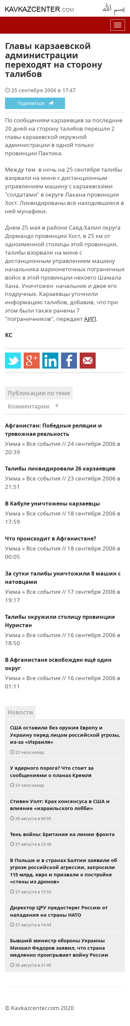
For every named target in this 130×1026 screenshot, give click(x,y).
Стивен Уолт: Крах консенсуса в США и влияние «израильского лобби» (60, 809)
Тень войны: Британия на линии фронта (62, 839)
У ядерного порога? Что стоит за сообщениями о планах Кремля (52, 776)
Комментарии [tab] (33, 406)
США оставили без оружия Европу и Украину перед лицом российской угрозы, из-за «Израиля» (65, 739)
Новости (20, 712)
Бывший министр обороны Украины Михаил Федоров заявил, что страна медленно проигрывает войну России (59, 952)
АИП (90, 319)
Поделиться (32, 103)
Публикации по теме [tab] (39, 393)
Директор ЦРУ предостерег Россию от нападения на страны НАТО (59, 915)
